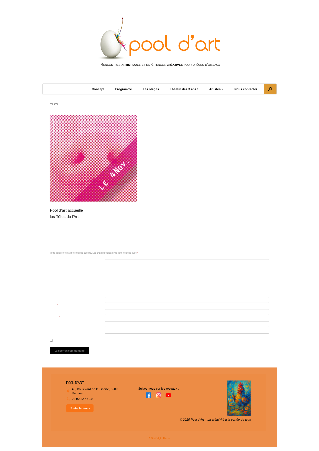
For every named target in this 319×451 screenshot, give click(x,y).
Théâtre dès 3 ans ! (184, 89)
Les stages (151, 89)
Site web (55, 328)
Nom (54, 305)
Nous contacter (245, 89)
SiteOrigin (156, 438)
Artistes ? (216, 89)
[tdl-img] (93, 200)
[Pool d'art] (159, 44)
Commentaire (59, 262)
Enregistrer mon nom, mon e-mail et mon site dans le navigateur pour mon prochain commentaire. (115, 340)
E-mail (55, 317)
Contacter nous (80, 408)
